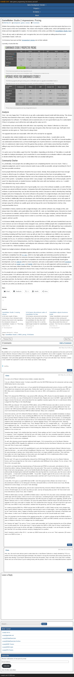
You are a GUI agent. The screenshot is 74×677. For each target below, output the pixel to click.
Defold (30, 264)
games (23, 23)
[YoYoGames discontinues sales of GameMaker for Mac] (37, 320)
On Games (36, 12)
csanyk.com (4, 1)
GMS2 (20, 334)
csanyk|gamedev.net (8, 635)
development (16, 23)
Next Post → (68, 339)
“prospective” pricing (28, 40)
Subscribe (6, 666)
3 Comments (35, 23)
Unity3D (18, 262)
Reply (69, 370)
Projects (36, 8)
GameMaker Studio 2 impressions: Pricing (21, 20)
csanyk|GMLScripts (7, 647)
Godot (19, 264)
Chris (7, 375)
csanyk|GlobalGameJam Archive (11, 641)
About (37, 15)
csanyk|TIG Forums (7, 650)
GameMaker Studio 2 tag (63, 31)
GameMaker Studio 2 (11, 334)
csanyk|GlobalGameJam (9, 638)
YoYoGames (30, 334)
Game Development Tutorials (36, 5)
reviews (28, 23)
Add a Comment (65, 343)
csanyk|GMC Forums (8, 644)
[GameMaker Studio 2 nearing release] (14, 320)
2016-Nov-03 (7, 23)
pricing (24, 334)
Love (23, 264)
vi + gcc (24, 255)
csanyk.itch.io (6, 632)
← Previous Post (6, 339)
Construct (68, 262)
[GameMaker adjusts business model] (61, 320)
